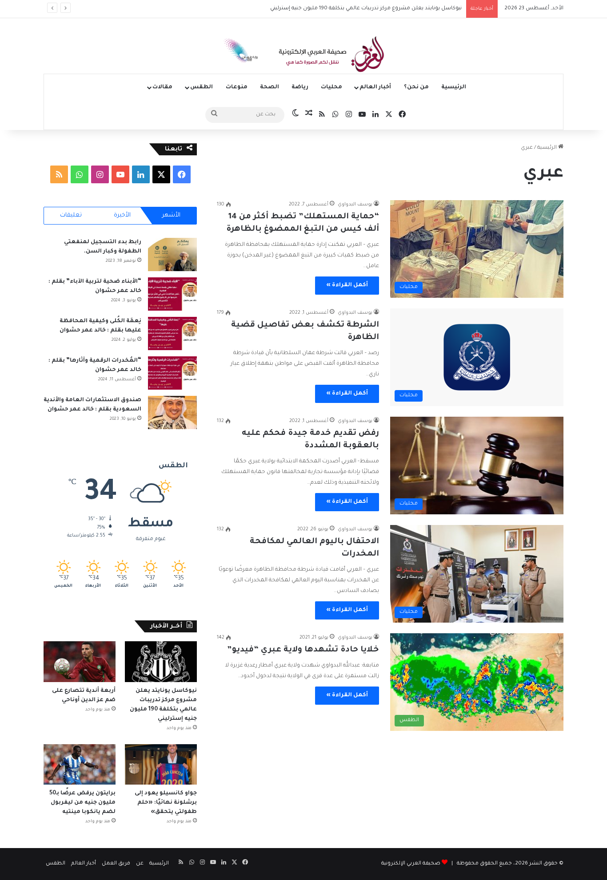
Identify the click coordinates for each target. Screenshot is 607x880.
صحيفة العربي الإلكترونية (410, 864)
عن (140, 864)
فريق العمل (116, 864)
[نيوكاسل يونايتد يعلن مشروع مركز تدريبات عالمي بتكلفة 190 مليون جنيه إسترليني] (161, 661)
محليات (331, 87)
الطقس (201, 87)
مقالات (162, 87)
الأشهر (171, 215)
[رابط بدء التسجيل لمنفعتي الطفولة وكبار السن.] (172, 254)
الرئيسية (453, 87)
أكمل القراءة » (347, 285)
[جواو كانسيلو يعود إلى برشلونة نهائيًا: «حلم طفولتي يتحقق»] (161, 764)
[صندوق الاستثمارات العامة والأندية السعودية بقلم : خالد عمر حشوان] (172, 412)
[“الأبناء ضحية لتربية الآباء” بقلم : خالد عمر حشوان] (172, 294)
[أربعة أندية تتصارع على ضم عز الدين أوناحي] (80, 661)
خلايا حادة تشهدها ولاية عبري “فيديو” (303, 650)
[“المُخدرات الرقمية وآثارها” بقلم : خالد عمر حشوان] (172, 373)
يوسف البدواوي (355, 204)
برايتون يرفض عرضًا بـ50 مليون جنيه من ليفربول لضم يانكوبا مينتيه (82, 802)
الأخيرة (122, 215)
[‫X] (161, 174)
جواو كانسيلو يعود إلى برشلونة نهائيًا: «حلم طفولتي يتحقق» (166, 802)
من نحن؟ (416, 87)
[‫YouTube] (120, 174)
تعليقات (71, 215)
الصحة (269, 87)
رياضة (300, 87)
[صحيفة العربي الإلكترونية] (303, 56)
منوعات (237, 87)
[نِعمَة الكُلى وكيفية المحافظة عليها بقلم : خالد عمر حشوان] (172, 333)
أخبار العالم (375, 87)
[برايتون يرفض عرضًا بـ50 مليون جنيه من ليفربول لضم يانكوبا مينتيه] (80, 764)
